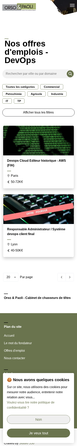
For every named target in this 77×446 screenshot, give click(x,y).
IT (7, 101)
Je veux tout (38, 433)
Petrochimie (14, 93)
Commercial (52, 86)
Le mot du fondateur (18, 343)
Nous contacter (14, 358)
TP (19, 101)
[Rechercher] (70, 73)
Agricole (36, 93)
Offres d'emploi (14, 350)
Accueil (9, 335)
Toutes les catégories (20, 86)
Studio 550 (26, 443)
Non (38, 419)
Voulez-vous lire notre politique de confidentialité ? (30, 405)
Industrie (57, 93)
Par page (26, 277)
